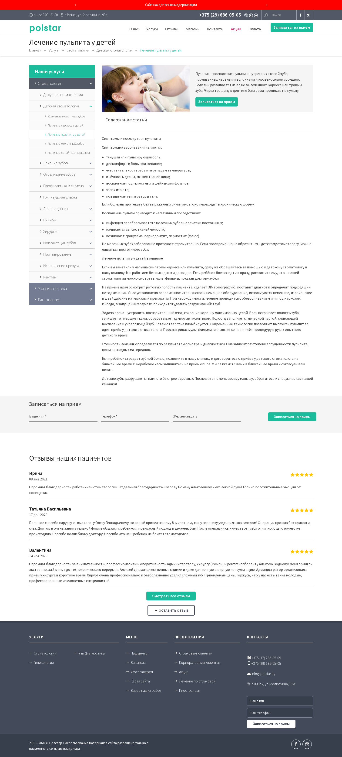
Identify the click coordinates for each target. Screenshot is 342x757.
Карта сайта (140, 681)
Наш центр (139, 653)
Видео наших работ (146, 690)
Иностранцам (189, 690)
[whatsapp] (251, 15)
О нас (134, 29)
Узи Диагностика (92, 653)
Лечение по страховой (197, 681)
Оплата (254, 29)
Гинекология (44, 662)
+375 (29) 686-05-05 (220, 15)
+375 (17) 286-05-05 (266, 657)
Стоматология (78, 50)
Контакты (215, 29)
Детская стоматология (115, 50)
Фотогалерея (142, 671)
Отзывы (171, 29)
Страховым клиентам (195, 653)
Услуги (152, 29)
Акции (236, 29)
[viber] (246, 15)
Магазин (192, 29)
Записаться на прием (291, 27)
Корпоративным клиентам (199, 662)
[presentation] (75, 4)
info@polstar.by (263, 673)
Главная (35, 50)
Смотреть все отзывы (171, 596)
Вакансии (138, 662)
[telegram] (256, 15)
